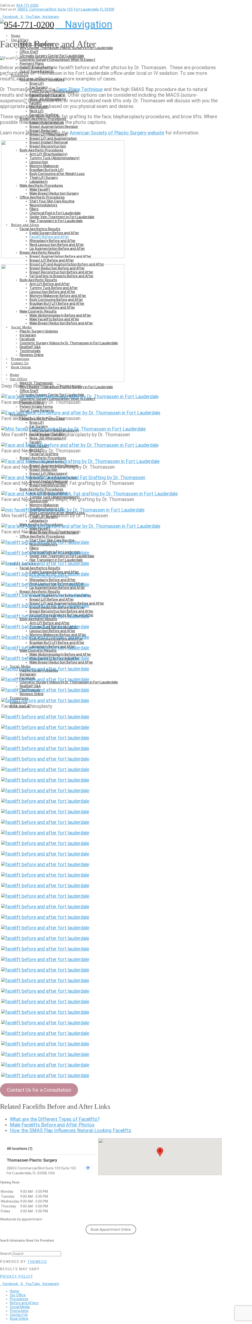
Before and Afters (24, 1303)
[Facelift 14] (45, 584)
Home (14, 1291)
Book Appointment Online (111, 1229)
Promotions (19, 1311)
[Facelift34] (45, 748)
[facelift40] (45, 801)
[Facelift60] (45, 917)
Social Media (20, 1307)
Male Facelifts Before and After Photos (52, 1125)
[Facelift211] (45, 1065)
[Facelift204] (45, 1002)
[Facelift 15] (45, 595)
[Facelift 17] (45, 606)
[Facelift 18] (45, 616)
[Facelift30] (45, 717)
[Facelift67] (45, 949)
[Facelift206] (45, 1023)
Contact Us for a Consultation (39, 1090)
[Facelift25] (45, 679)
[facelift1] (62, 380)
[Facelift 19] (45, 627)
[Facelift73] (45, 980)
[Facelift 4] (73, 429)
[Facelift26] (45, 690)
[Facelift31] (45, 727)
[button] (83, 24)
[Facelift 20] (45, 637)
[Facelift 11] (45, 553)
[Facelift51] (45, 864)
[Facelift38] (45, 791)
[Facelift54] (45, 896)
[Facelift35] (45, 759)
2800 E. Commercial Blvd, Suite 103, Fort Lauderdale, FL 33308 (65, 9)
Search (5, 1254)
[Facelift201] (45, 991)
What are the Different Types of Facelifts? (55, 1119)
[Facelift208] (45, 1044)
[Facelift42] (45, 812)
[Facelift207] (45, 1033)
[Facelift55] (45, 907)
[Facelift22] (45, 658)
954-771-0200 (27, 5)
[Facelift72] (45, 970)
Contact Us (19, 1315)
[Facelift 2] (79, 396)
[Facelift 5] (79, 445)
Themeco (37, 1262)
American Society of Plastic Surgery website (117, 133)
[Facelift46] (45, 833)
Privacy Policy (16, 1276)
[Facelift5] (80, 461)
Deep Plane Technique (79, 89)
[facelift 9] (80, 526)
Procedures (19, 1299)
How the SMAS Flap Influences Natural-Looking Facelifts (70, 1130)
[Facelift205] (45, 1012)
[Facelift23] (45, 669)
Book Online (19, 1319)
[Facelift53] (45, 885)
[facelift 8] (72, 510)
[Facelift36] (45, 780)
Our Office (18, 1295)
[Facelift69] (45, 959)
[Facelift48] (45, 843)
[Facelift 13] (45, 574)
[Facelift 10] (45, 542)
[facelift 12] (45, 563)
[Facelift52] (45, 875)
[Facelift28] (45, 700)
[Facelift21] (45, 648)
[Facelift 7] (89, 494)
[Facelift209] (45, 1054)
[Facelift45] (45, 822)
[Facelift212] (45, 1075)
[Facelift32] (45, 738)
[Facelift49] (45, 854)
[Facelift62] (45, 928)
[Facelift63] (45, 938)
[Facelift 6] (73, 477)
